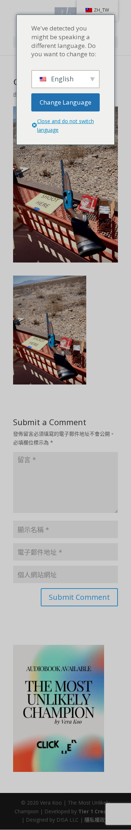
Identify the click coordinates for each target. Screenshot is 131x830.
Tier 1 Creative (97, 811)
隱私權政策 (97, 819)
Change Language (65, 102)
